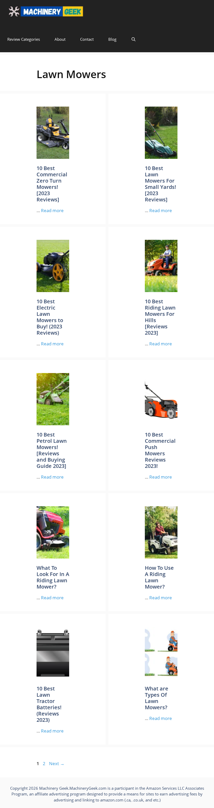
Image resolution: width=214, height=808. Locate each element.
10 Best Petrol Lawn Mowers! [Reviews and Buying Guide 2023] (52, 450)
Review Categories (23, 39)
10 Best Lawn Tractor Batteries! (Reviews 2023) (49, 704)
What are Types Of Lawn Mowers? (156, 698)
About (60, 39)
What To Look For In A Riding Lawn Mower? (53, 577)
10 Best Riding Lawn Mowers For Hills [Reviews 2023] (160, 317)
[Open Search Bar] (133, 39)
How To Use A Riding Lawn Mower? (159, 577)
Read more (52, 210)
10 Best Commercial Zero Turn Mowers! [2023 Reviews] (52, 184)
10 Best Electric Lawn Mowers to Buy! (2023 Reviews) (50, 317)
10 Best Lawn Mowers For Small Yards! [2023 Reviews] (160, 184)
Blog (112, 39)
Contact (87, 39)
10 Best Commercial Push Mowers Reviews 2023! (160, 450)
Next (56, 763)
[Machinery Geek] (56, 13)
